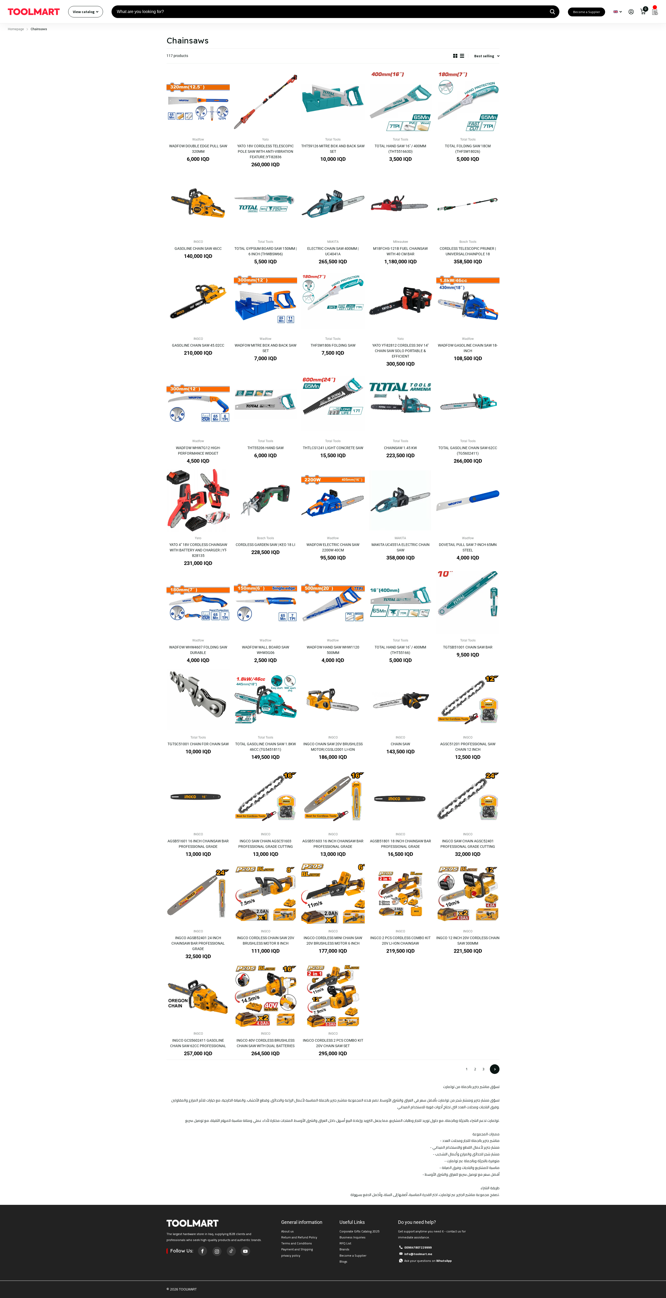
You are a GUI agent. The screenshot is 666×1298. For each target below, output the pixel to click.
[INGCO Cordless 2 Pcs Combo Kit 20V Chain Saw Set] (332, 996)
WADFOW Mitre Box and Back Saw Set (265, 348)
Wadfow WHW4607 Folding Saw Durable (198, 650)
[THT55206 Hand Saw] (265, 403)
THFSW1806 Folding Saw (333, 345)
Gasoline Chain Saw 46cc (198, 248)
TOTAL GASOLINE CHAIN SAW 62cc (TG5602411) (467, 450)
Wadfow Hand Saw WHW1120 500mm (333, 650)
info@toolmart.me (418, 1254)
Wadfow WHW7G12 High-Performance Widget (198, 450)
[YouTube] (245, 1251)
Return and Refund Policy (299, 1237)
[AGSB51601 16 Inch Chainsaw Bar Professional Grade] (198, 796)
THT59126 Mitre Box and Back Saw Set (332, 149)
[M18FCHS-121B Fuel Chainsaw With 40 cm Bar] (400, 204)
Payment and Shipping (297, 1249)
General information (301, 1222)
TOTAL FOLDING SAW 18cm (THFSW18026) (468, 149)
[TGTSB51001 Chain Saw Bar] (467, 602)
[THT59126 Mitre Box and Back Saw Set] (332, 101)
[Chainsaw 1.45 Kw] (400, 403)
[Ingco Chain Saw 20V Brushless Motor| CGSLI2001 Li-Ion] (332, 699)
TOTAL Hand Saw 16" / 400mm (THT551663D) (400, 149)
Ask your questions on (428, 1261)
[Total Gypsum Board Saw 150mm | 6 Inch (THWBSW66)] (265, 204)
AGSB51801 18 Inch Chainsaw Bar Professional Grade (400, 844)
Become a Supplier (586, 12)
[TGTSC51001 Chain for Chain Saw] (198, 699)
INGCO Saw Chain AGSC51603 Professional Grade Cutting (265, 844)
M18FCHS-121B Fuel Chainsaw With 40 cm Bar (400, 251)
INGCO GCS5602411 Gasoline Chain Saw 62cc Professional (198, 1043)
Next (494, 1069)
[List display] (462, 56)
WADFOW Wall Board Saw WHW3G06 (265, 650)
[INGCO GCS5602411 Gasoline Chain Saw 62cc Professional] (198, 996)
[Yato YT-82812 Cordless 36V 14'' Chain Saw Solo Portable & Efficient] (400, 301)
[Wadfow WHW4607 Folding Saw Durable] (198, 602)
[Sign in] (631, 12)
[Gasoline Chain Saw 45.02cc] (198, 301)
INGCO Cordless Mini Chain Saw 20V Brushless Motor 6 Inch (333, 940)
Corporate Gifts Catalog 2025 (360, 1231)
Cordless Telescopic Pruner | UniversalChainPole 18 (468, 251)
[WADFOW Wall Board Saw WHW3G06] (265, 602)
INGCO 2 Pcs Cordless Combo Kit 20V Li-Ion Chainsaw (400, 940)
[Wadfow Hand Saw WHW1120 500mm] (332, 602)
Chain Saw (400, 744)
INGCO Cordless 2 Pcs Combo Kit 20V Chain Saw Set (333, 1043)
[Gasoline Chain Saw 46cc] (198, 204)
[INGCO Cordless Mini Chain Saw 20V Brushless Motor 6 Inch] (332, 893)
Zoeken (552, 11)
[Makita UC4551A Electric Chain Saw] (400, 500)
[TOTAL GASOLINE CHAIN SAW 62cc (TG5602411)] (467, 403)
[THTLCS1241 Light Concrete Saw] (332, 403)
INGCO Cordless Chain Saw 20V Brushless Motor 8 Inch (265, 940)
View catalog (84, 11)
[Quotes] (655, 11)
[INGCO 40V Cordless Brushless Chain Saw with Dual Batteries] (265, 996)
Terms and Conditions (296, 1243)
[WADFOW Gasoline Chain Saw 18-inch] (467, 301)
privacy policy (290, 1255)
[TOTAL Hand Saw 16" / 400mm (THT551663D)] (400, 101)
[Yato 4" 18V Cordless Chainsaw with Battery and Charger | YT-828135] (198, 500)
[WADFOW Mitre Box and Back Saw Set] (265, 301)
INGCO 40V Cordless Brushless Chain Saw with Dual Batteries (265, 1043)
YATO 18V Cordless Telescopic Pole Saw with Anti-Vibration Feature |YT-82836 (265, 151)
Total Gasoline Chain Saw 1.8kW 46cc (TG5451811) (265, 747)
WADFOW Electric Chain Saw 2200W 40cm (332, 547)
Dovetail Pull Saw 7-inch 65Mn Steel (468, 547)
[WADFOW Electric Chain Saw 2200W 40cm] (332, 500)
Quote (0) (4, 329)
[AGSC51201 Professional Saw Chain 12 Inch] (467, 699)
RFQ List (345, 1243)
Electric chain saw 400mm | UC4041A (332, 251)
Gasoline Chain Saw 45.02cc (198, 345)
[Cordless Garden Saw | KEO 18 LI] (265, 500)
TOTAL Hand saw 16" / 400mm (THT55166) (400, 650)
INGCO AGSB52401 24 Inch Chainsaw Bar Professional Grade (198, 943)
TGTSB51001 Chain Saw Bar (467, 647)
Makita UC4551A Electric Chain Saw (401, 547)
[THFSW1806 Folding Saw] (332, 301)
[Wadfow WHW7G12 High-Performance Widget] (198, 403)
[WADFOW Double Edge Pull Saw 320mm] (198, 101)
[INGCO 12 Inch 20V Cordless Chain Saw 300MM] (467, 893)
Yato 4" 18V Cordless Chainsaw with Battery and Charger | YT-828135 (198, 550)
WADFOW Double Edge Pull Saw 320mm (198, 149)
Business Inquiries (353, 1237)
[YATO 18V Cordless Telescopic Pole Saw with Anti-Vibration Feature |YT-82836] (265, 101)
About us (287, 1231)
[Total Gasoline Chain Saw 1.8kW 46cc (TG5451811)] (265, 699)
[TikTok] (231, 1251)
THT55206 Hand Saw (265, 448)
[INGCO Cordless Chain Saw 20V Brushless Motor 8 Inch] (265, 893)
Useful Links (352, 1222)
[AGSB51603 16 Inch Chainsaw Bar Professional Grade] (332, 796)
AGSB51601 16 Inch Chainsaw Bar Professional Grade (198, 844)
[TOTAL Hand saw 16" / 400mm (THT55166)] (400, 602)
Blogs (343, 1261)
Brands (344, 1249)
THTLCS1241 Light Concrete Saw (333, 448)
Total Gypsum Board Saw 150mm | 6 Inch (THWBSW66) (265, 251)
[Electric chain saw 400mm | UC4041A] (332, 204)
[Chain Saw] (400, 699)
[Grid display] (455, 56)
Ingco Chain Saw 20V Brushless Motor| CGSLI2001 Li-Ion (333, 747)
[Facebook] (202, 1251)
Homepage (16, 29)
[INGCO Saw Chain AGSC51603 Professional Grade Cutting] (265, 796)
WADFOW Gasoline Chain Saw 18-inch (468, 348)
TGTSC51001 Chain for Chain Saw (198, 744)
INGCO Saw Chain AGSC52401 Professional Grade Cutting (467, 844)
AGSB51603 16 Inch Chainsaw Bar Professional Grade (332, 844)
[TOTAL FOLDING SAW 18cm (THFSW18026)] (467, 101)
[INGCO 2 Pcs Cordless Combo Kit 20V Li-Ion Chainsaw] (400, 893)
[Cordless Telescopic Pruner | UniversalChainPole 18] (467, 204)
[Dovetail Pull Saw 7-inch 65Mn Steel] (467, 500)
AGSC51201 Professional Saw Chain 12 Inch (467, 747)
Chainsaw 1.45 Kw (400, 448)
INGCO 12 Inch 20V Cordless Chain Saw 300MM (467, 940)
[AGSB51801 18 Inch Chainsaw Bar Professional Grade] (400, 796)
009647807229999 (418, 1247)
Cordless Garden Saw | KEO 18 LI (265, 545)
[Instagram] (217, 1251)
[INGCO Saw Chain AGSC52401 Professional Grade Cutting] (467, 796)
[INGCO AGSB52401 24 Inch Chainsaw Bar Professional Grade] (198, 893)
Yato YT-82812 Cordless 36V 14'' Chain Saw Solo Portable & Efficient (400, 350)
